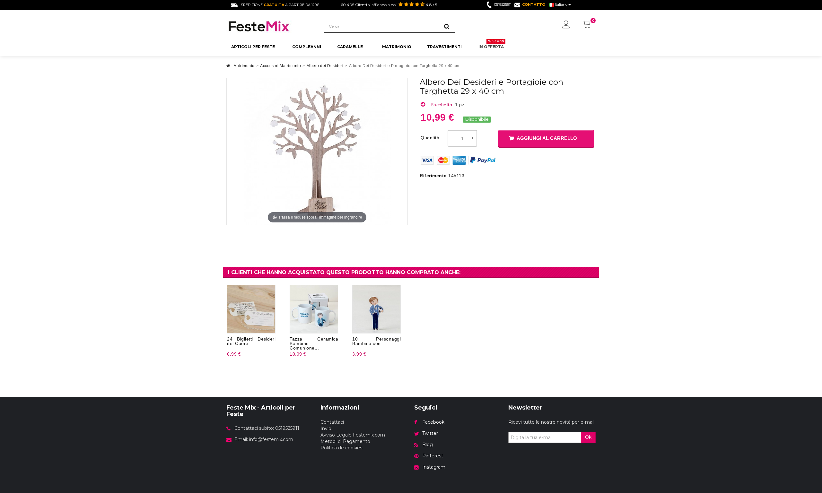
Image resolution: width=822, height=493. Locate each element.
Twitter (430, 433)
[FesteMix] (270, 26)
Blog (427, 444)
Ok (588, 437)
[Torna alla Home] (228, 67)
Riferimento (433, 175)
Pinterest (432, 456)
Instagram (433, 467)
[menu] (566, 25)
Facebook (433, 422)
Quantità (430, 137)
